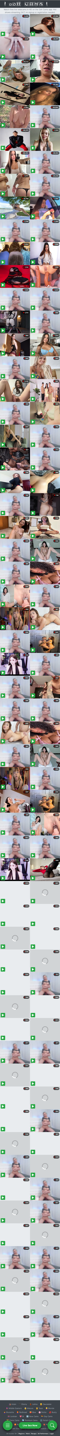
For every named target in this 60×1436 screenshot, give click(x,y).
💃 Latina (33, 1404)
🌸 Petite (42, 1412)
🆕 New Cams (32, 1416)
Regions (22, 1434)
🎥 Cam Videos (15, 1428)
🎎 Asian (12, 1404)
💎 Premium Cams (30, 1420)
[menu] (8, 1425)
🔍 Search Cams (44, 1428)
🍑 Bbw (32, 1412)
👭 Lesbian (12, 1416)
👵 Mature (28, 1408)
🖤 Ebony (23, 1404)
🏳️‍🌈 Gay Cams (46, 1416)
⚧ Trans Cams (13, 1420)
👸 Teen (39, 1408)
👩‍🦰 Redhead (21, 1412)
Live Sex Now (30, 1425)
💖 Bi (22, 1416)
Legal (52, 1434)
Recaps (33, 1434)
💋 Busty (53, 1412)
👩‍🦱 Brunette (8, 1412)
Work (28, 1434)
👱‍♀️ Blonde (49, 1408)
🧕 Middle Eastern (14, 1408)
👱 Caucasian (45, 1404)
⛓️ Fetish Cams (46, 1420)
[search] (52, 1425)
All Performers (43, 1434)
